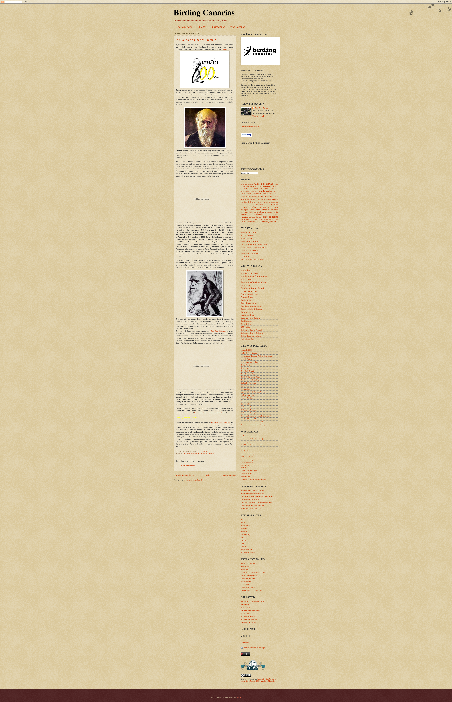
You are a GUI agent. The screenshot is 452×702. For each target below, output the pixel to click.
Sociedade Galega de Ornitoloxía (252, 333)
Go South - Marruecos (248, 383)
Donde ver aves (250, 186)
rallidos (258, 221)
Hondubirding (245, 389)
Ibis (242, 537)
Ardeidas (250, 184)
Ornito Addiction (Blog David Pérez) (253, 259)
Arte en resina (245, 566)
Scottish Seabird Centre (249, 471)
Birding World (245, 365)
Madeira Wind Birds (247, 395)
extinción (211, 454)
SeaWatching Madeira (248, 410)
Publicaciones (218, 27)
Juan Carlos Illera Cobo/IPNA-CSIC (253, 506)
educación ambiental (269, 210)
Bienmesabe (245, 604)
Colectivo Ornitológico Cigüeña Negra (253, 282)
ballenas (265, 199)
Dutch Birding (245, 534)
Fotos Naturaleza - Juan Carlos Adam (253, 247)
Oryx (242, 543)
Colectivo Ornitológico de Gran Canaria (254, 244)
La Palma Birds (246, 256)
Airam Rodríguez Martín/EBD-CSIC (253, 490)
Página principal (184, 27)
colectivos (274, 202)
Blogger (238, 697)
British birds (245, 531)
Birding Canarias (204, 12)
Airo (242, 519)
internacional (273, 214)
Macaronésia (245, 191)
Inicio (207, 475)
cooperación (264, 207)
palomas (243, 221)
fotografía (263, 212)
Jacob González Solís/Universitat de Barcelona (257, 496)
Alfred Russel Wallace (218, 331)
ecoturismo (255, 210)
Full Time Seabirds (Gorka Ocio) (252, 439)
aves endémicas (268, 194)
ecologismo (245, 210)
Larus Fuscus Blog (247, 454)
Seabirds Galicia (246, 474)
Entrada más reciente (184, 475)
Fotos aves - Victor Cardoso (250, 250)
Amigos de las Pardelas (249, 232)
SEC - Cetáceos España (249, 619)
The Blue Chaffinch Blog (249, 419)
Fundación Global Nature (249, 294)
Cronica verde (245, 285)
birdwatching (248, 202)
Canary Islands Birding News (250, 241)
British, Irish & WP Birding (250, 380)
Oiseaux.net (245, 401)
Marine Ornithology (247, 460)
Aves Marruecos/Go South (250, 362)
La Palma (264, 189)
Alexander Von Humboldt (220, 422)
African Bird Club (246, 350)
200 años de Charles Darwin (196, 39)
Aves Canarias (237, 27)
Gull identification (246, 448)
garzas (270, 212)
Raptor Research (246, 549)
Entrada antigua (228, 475)
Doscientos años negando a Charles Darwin (210, 413)
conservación (248, 207)
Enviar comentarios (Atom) (193, 480)
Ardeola (243, 522)
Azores (276, 184)
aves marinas (266, 196)
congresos (274, 204)
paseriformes (251, 222)
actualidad (187, 454)
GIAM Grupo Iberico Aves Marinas (252, 445)
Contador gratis (245, 642)
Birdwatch (244, 528)
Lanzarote (274, 189)
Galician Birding (246, 300)
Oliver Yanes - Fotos (248, 587)
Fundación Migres (247, 297)
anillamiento (257, 194)
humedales (244, 214)
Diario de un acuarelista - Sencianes (253, 572)
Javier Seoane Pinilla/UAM (250, 500)
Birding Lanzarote (247, 238)
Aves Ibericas (245, 270)
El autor (202, 27)
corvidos (275, 207)
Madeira (252, 191)
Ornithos (243, 540)
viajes (268, 222)
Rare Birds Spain (246, 321)
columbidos (244, 204)
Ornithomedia (245, 404)
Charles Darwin (227, 49)
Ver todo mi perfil (258, 116)
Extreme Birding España (249, 291)
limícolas (249, 219)
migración (256, 219)
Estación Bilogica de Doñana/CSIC (252, 494)
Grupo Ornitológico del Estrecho (251, 309)
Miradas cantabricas (247, 315)
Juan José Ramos (261, 108)
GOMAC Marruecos (247, 386)
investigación (246, 217)
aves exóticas (252, 196)
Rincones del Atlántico (248, 552)
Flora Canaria (245, 607)
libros (243, 219)
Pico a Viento (245, 613)
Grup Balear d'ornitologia (249, 303)
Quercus (243, 546)
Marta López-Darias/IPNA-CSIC (251, 508)
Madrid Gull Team (247, 457)
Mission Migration (247, 398)
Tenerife (267, 191)
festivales (257, 212)
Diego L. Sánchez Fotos (249, 575)
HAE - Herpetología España (250, 610)
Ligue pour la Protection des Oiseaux (253, 392)
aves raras (256, 199)
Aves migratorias (263, 183)
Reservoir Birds (246, 324)
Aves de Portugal (246, 359)
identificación (258, 214)
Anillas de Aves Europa (249, 353)
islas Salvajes (257, 217)
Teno (274, 191)
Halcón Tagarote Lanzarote (250, 253)
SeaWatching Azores (248, 407)
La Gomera (253, 188)
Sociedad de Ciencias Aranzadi (251, 330)
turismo (263, 222)
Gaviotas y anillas (247, 442)
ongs (276, 219)
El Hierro (260, 186)
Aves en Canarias (247, 235)
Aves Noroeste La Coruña (249, 273)
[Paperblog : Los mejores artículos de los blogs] (246, 136)
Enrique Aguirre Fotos (248, 578)
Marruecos (258, 191)
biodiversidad (195, 454)
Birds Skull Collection (248, 371)
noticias (271, 219)
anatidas (249, 194)
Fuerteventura (268, 186)
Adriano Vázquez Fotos (249, 563)
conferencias (259, 204)
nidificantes (264, 219)
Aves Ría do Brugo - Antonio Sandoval (254, 276)
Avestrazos (244, 569)
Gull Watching (245, 451)
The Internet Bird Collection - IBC (252, 422)
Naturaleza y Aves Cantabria (250, 318)
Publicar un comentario (187, 466)
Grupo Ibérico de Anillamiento (251, 306)
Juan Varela (245, 584)
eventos (204, 454)
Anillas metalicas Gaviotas (250, 436)
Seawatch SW (245, 476)
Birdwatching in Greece (248, 374)
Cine (242, 186)
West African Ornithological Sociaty (253, 425)
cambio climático (263, 202)
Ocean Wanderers (247, 463)
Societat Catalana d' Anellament (251, 336)
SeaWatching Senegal (248, 413)
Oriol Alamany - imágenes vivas (251, 590)
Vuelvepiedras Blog (247, 339)
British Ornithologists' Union (250, 377)
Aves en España (246, 279)
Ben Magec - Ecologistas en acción (253, 601)
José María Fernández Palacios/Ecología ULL (256, 502)
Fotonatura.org (246, 581)
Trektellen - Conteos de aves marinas (253, 480)
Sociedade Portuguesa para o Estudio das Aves (257, 416)
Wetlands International (248, 622)
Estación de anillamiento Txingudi (252, 288)
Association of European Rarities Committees (256, 356)
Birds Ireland (245, 368)
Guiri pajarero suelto (247, 312)
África (273, 222)
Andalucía (244, 184)
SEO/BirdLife (245, 327)
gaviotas (275, 212)
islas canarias (270, 216)
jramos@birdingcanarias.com (250, 126)
